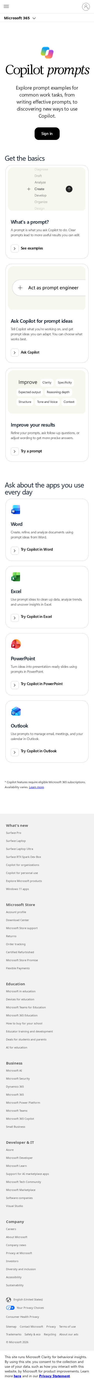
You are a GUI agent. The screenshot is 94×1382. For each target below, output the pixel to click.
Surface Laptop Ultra (19, 849)
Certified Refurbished (20, 952)
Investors (12, 1261)
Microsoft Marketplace (20, 1190)
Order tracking (16, 944)
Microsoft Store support (22, 928)
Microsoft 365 (17, 17)
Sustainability (15, 1285)
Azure (10, 1150)
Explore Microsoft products (24, 881)
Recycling (50, 1334)
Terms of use (67, 1326)
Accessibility (14, 1277)
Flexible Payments (18, 968)
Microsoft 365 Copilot (20, 1118)
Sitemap (11, 1326)
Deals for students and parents (26, 1039)
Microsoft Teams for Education (26, 1007)
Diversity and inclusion (21, 1269)
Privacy (51, 1326)
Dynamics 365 (15, 1086)
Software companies (19, 1198)
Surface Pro (13, 833)
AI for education (16, 1047)
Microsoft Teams (16, 1110)
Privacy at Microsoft (19, 1253)
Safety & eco (33, 1334)
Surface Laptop (16, 841)
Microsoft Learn (16, 1166)
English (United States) (28, 1299)
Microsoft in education (21, 991)
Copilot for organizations (22, 865)
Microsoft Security (18, 1078)
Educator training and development (29, 1031)
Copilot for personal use (22, 873)
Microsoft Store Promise (22, 960)
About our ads (68, 1334)
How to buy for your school (24, 1023)
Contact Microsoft (31, 1326)
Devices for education (20, 999)
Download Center (17, 920)
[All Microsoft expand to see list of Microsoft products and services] (6, 7)
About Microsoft (16, 1237)
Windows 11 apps (17, 889)
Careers (11, 1229)
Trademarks (13, 1334)
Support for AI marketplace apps (27, 1174)
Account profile (16, 912)
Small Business (15, 1126)
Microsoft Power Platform (23, 1102)
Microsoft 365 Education (22, 1015)
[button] (47, 212)
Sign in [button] (47, 133)
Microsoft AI (14, 1070)
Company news (16, 1245)
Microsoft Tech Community (23, 1182)
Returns (11, 936)
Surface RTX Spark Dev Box (23, 857)
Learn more (36, 787)
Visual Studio (14, 1206)
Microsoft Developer (19, 1158)
